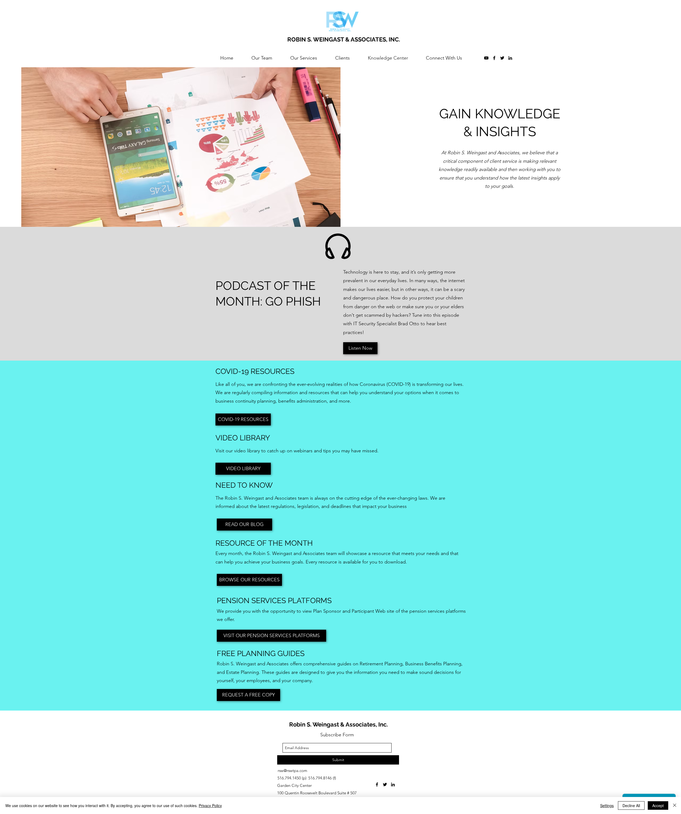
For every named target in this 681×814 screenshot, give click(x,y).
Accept (658, 805)
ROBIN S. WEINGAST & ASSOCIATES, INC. (343, 39)
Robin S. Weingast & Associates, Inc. (338, 724)
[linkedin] (510, 58)
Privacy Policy (210, 805)
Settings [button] (607, 805)
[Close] (674, 805)
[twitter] (502, 58)
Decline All (631, 805)
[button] (249, 580)
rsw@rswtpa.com (292, 770)
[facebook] (494, 58)
